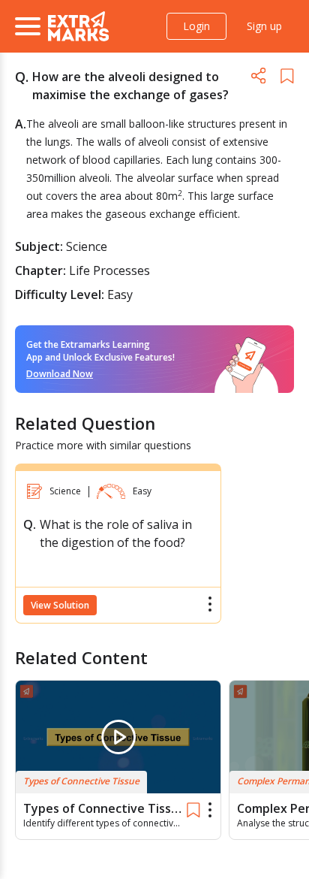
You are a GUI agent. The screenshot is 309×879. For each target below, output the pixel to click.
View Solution (60, 605)
